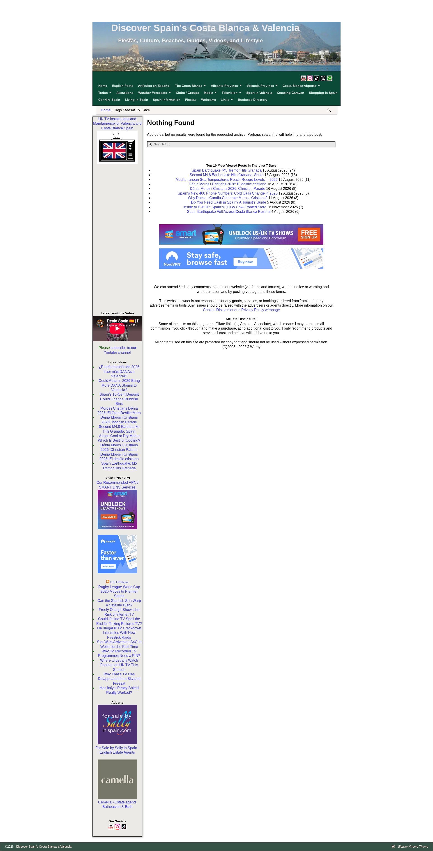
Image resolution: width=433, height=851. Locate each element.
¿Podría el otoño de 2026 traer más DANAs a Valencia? (119, 371)
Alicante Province (224, 85)
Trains (103, 92)
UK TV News (119, 582)
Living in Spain (136, 99)
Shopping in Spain (323, 92)
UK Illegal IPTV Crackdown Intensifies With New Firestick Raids (119, 632)
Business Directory (252, 99)
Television (229, 92)
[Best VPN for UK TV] (117, 572)
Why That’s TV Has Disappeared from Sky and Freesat (119, 678)
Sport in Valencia (259, 92)
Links (225, 99)
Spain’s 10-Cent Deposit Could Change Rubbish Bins (119, 399)
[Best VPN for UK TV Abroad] (241, 267)
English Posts (122, 85)
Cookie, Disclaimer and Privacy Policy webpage (241, 310)
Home (102, 85)
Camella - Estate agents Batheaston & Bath (117, 804)
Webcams (208, 99)
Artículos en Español (154, 85)
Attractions (125, 92)
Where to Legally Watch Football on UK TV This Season (119, 665)
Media (208, 92)
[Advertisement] (216, 10)
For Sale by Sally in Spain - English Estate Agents (117, 750)
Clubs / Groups (187, 92)
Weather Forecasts (152, 92)
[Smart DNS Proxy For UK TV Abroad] (241, 246)
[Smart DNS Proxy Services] (117, 528)
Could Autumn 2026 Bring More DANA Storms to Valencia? (119, 385)
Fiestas (190, 99)
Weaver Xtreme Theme (413, 846)
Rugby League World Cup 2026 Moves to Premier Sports (119, 591)
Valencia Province (260, 85)
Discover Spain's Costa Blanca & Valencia (205, 28)
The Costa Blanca (188, 85)
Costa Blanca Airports (299, 85)
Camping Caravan (290, 92)
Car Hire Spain (109, 99)
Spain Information (166, 99)
